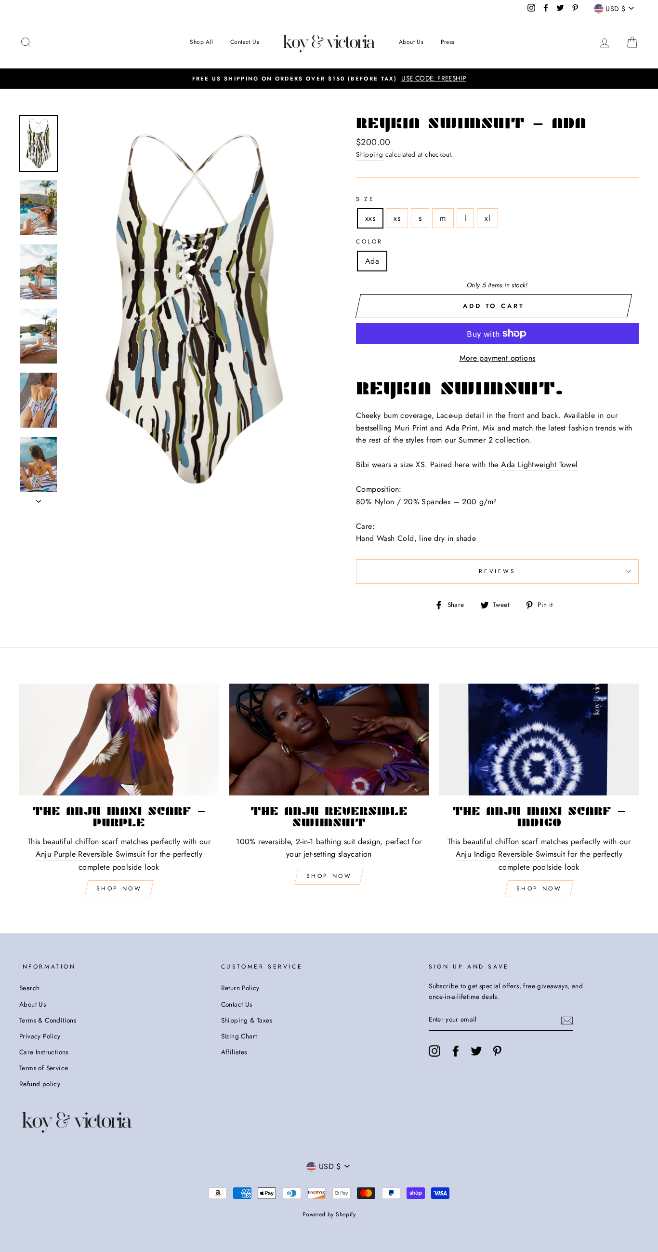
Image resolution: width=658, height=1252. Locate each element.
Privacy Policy (40, 1036)
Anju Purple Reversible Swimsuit (90, 854)
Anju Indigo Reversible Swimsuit (510, 854)
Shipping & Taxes (246, 1020)
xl (487, 218)
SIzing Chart (239, 1036)
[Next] (38, 498)
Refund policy (39, 1084)
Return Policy (240, 988)
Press (448, 42)
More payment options (498, 357)
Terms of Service (43, 1068)
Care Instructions (43, 1052)
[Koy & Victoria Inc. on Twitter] (476, 1051)
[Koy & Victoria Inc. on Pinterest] (497, 1051)
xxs (370, 218)
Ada (372, 261)
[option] (329, 78)
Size (365, 199)
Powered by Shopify (329, 1214)
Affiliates (234, 1052)
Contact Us (244, 42)
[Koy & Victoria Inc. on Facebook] (455, 1051)
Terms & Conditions (47, 1020)
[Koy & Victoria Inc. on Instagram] (434, 1051)
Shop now (329, 876)
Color (369, 241)
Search (29, 988)
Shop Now (119, 888)
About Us (411, 42)
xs (397, 218)
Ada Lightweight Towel (539, 464)
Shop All (201, 42)
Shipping (369, 154)
